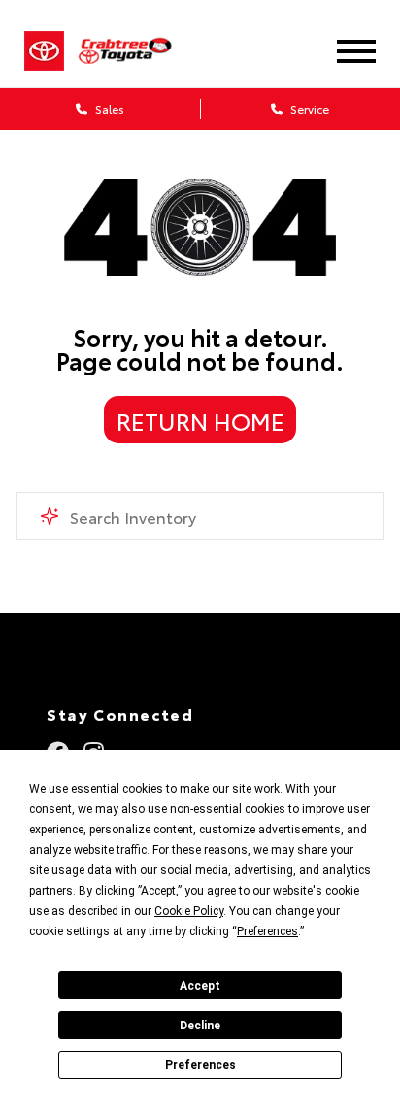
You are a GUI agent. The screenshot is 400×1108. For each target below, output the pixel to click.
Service (308, 108)
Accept (200, 986)
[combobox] (199, 516)
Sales (108, 108)
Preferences (200, 1065)
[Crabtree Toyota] (137, 51)
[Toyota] (44, 51)
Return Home (200, 420)
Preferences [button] (267, 931)
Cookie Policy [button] (188, 911)
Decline (200, 1025)
